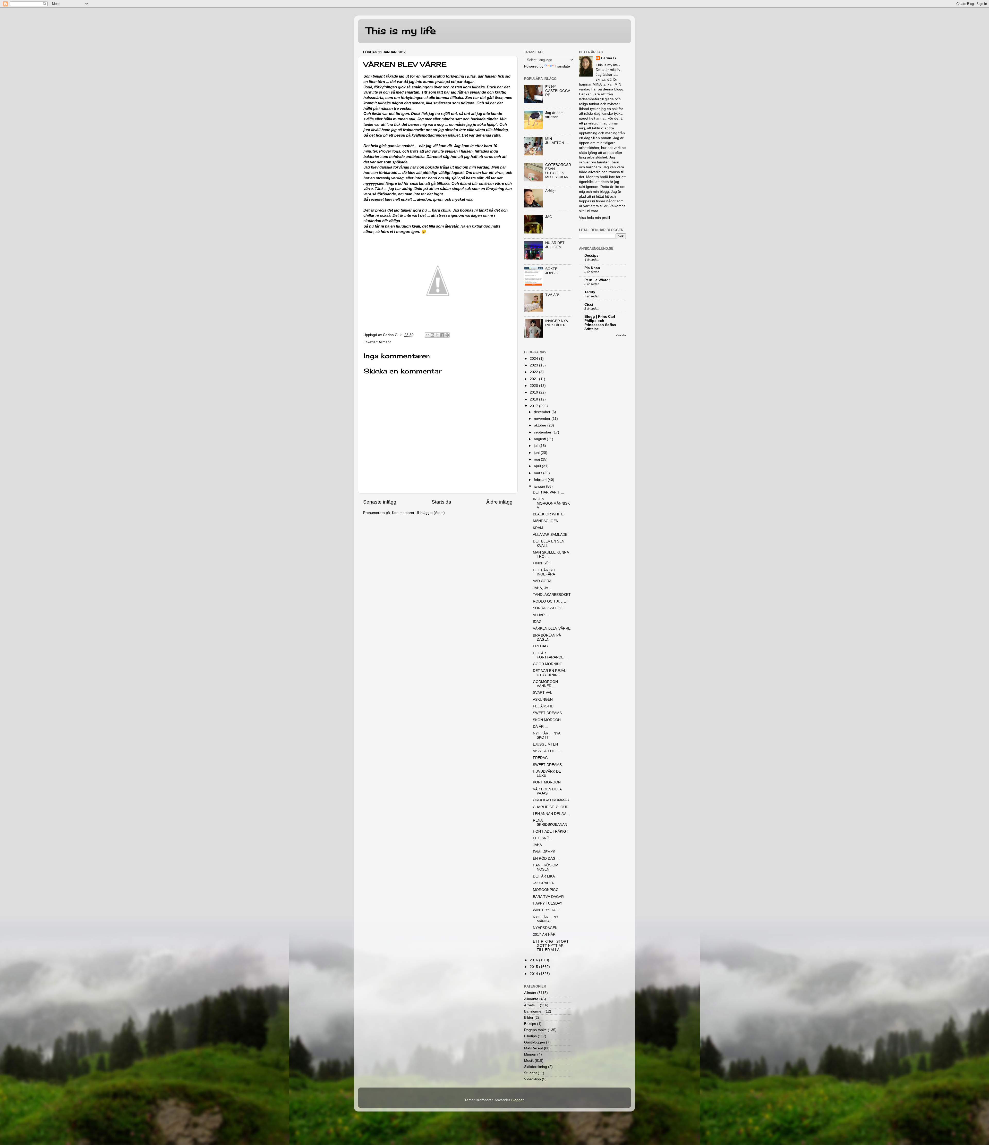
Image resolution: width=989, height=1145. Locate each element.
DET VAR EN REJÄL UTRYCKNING (549, 673)
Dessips (591, 255)
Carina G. (609, 58)
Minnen (530, 1054)
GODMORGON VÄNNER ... (545, 684)
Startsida (441, 502)
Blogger (517, 1100)
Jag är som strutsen (554, 115)
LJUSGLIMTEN (545, 744)
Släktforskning (535, 1067)
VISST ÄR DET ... (547, 751)
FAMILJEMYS (544, 852)
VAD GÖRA (542, 581)
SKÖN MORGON (547, 720)
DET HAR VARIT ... (548, 492)
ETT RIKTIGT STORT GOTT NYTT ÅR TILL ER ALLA (551, 946)
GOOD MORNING (547, 664)
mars (538, 473)
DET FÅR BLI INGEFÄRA (544, 572)
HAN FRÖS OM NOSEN (545, 867)
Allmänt (385, 342)
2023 (534, 365)
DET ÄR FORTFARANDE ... (550, 655)
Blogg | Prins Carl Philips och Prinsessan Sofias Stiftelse (600, 323)
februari (541, 480)
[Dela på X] (437, 335)
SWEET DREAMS (547, 713)
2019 (534, 392)
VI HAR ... (541, 615)
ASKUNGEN (543, 699)
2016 (534, 960)
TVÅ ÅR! (552, 295)
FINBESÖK (542, 563)
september (543, 432)
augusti (540, 439)
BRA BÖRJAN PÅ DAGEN (547, 637)
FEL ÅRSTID (543, 706)
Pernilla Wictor (597, 280)
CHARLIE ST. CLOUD (550, 807)
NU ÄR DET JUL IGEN (555, 245)
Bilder (528, 1017)
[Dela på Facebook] (442, 335)
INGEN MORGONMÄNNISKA (551, 503)
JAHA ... (539, 845)
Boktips (530, 1024)
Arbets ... (531, 1005)
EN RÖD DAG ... (546, 858)
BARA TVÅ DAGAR (548, 897)
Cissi (588, 304)
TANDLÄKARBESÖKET (552, 595)
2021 (534, 379)
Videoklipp (532, 1079)
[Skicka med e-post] (427, 335)
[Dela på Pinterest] (447, 335)
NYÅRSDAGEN (545, 928)
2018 (534, 399)
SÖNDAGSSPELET (548, 608)
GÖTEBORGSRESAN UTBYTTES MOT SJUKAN (558, 171)
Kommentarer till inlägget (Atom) (418, 513)
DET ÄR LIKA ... (546, 876)
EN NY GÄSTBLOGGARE (557, 91)
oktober (540, 425)
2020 (534, 386)
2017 (534, 406)
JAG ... (550, 217)
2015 (534, 967)
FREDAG (540, 646)
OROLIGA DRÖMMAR (551, 800)
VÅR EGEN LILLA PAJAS (547, 791)
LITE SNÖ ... (543, 838)
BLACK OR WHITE (548, 514)
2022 (534, 372)
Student (530, 1073)
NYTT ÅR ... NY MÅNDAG (545, 919)
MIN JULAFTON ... (556, 141)
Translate (562, 66)
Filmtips (530, 1036)
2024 (534, 359)
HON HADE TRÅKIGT (550, 831)
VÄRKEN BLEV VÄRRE (551, 628)
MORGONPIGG (546, 890)
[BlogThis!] (432, 335)
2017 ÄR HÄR (544, 935)
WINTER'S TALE (546, 910)
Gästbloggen (534, 1042)
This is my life (401, 30)
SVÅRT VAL (542, 693)
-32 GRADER (544, 883)
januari (540, 486)
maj (537, 459)
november (542, 419)
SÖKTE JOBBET (552, 271)
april (538, 466)
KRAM (538, 528)
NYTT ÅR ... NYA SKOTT (546, 735)
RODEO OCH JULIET (550, 601)
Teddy (589, 292)
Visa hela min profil (594, 218)
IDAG (537, 622)
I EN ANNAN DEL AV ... (551, 814)
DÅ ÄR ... (540, 727)
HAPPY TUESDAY (547, 903)
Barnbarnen (533, 1011)
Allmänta (531, 999)
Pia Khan (592, 268)
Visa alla (621, 335)
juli (536, 446)
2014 (534, 974)
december (542, 412)
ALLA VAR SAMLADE (550, 535)
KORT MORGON (547, 782)
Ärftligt (550, 191)
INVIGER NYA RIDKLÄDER (556, 323)
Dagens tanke (535, 1030)
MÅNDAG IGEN (545, 521)
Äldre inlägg (499, 502)
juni (537, 453)
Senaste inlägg (379, 502)
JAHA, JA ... (542, 588)
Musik (529, 1061)
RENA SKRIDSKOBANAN (550, 822)
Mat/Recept (533, 1048)
